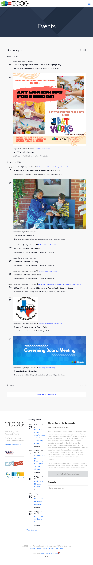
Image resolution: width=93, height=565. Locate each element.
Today (46, 385)
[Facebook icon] (45, 556)
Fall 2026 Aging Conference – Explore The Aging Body (37, 64)
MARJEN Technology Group (49, 553)
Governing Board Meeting (25, 371)
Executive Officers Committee (27, 275)
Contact (33, 548)
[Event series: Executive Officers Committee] (38, 513)
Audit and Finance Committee (26, 248)
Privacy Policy (42, 548)
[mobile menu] (89, 4)
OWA (61, 548)
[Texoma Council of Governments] (15, 3)
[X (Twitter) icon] (48, 556)
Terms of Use (53, 548)
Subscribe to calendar (45, 394)
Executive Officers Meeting (25, 261)
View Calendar (32, 530)
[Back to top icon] (81, 560)
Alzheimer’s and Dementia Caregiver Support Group (36, 170)
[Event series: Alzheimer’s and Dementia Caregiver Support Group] (38, 452)
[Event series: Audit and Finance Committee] (38, 478)
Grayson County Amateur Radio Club (30, 327)
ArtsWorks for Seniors (23, 152)
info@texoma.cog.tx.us (13, 445)
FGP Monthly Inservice (23, 235)
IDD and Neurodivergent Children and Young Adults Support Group (43, 288)
